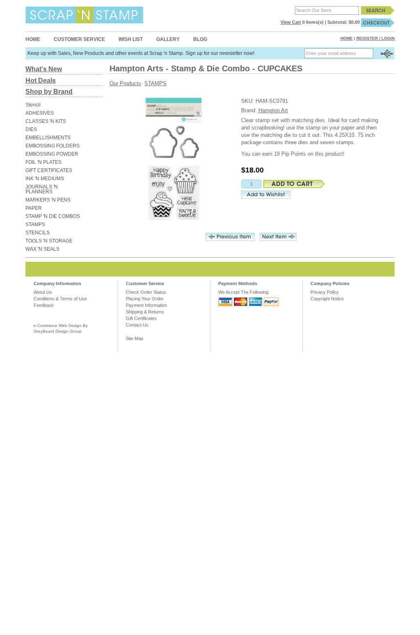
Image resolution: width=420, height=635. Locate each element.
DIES (31, 129)
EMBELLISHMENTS (48, 138)
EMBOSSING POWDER (51, 154)
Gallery (168, 39)
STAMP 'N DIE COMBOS (52, 216)
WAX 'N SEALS (42, 249)
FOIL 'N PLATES (43, 162)
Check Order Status (146, 292)
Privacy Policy (324, 292)
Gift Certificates (141, 318)
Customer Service (79, 39)
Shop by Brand (49, 91)
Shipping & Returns (145, 311)
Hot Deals (40, 80)
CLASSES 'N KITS (45, 121)
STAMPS (35, 224)
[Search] (378, 10)
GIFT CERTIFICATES (48, 170)
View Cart (291, 22)
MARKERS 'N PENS (48, 200)
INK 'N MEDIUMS (44, 178)
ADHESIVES (39, 113)
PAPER (33, 208)
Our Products (125, 83)
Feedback (44, 305)
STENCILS (37, 233)
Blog (200, 39)
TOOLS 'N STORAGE (49, 241)
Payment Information (146, 305)
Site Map (134, 338)
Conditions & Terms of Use (60, 298)
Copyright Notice (327, 298)
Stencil (33, 105)
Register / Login (375, 38)
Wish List (131, 39)
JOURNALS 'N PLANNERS (41, 189)
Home (32, 39)
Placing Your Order (145, 298)
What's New (43, 69)
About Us (43, 292)
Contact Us (137, 324)
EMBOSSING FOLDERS (52, 146)
